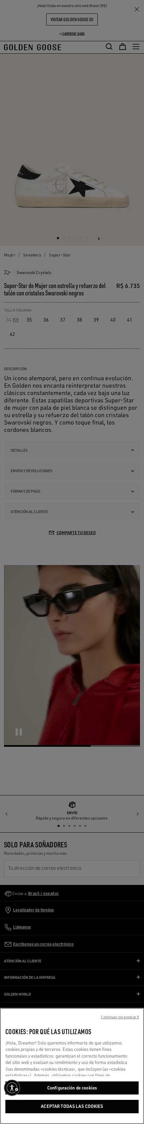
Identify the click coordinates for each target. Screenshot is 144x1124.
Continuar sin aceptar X (120, 1017)
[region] (72, 1066)
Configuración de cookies (72, 1087)
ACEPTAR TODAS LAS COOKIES (72, 1106)
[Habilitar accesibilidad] (12, 1088)
